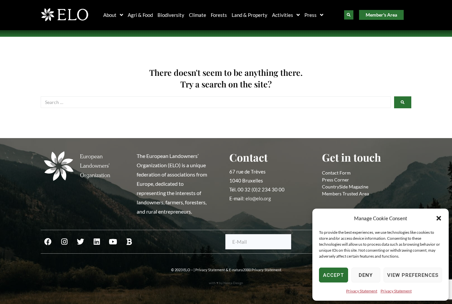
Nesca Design (233, 283)
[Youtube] (113, 241)
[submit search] (402, 102)
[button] (438, 218)
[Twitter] (80, 241)
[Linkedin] (96, 241)
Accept (333, 275)
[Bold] (129, 241)
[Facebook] (48, 241)
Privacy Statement (361, 290)
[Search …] (348, 15)
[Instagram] (64, 241)
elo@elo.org (258, 198)
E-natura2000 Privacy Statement (255, 270)
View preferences (412, 275)
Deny (366, 275)
